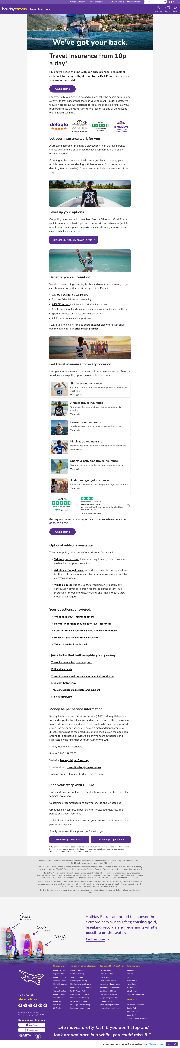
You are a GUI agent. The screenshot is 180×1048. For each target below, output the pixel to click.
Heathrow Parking (77, 974)
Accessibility (131, 984)
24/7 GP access (61, 304)
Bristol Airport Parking (78, 1001)
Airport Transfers (59, 991)
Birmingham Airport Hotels (110, 987)
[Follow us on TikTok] (35, 1005)
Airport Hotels (58, 974)
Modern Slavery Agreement (137, 1018)
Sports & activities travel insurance (94, 461)
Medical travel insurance (86, 441)
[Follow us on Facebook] (20, 1005)
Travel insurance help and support (71, 662)
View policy (76, 394)
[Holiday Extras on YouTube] (40, 1005)
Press (129, 977)
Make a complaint (61, 696)
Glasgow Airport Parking (79, 998)
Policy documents (61, 669)
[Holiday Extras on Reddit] (45, 1005)
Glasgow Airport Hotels (109, 998)
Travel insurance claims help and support (75, 690)
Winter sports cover (66, 559)
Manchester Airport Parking (80, 984)
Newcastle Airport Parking (80, 1008)
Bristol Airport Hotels (108, 1001)
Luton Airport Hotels (108, 981)
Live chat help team (63, 683)
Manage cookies (156, 1044)
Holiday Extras (15, 9)
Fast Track (57, 1005)
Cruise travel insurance (86, 422)
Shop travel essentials (135, 994)
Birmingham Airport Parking (80, 987)
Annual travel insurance (86, 403)
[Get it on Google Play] (31, 1030)
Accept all (171, 1044)
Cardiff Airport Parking (78, 991)
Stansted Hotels (106, 977)
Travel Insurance (59, 981)
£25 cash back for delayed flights (70, 295)
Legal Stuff (131, 1015)
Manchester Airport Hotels (110, 984)
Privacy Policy (132, 1011)
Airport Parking (59, 970)
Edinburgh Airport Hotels (109, 1005)
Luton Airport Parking (78, 981)
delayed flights (76, 76)
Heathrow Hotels (106, 974)
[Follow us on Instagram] (30, 1005)
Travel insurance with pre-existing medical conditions (82, 676)
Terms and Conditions (135, 1005)
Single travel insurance (86, 383)
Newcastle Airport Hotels (109, 1008)
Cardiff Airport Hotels (108, 991)
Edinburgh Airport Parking (80, 1005)
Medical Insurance (60, 984)
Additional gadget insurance (89, 480)
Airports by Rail (59, 994)
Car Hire (56, 987)
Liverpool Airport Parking (79, 994)
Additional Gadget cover (69, 570)
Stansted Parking (76, 977)
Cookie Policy (132, 1008)
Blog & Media (132, 991)
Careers (130, 974)
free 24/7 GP (100, 76)
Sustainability (132, 981)
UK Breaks (57, 1008)
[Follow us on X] (25, 1005)
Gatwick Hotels (106, 970)
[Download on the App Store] (31, 1025)
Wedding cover (63, 585)
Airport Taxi (57, 1001)
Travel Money (58, 998)
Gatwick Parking (76, 970)
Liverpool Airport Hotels (109, 994)
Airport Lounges (59, 977)
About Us (130, 970)
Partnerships (132, 987)
